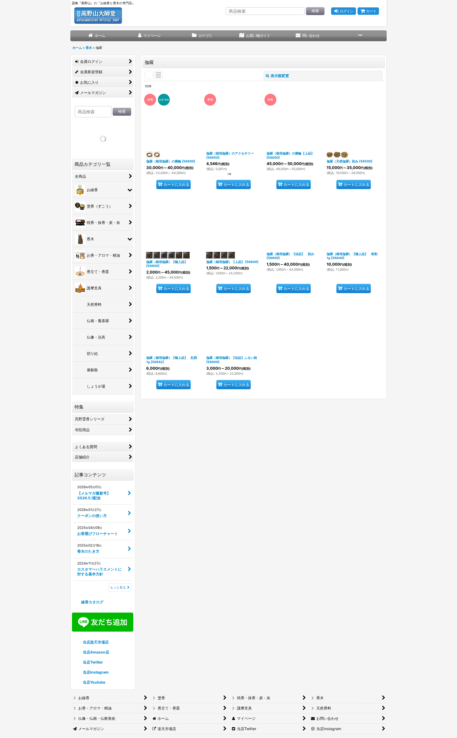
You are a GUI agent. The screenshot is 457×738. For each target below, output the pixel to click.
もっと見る (118, 715)
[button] (360, 35)
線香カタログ (91, 729)
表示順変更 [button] (280, 75)
